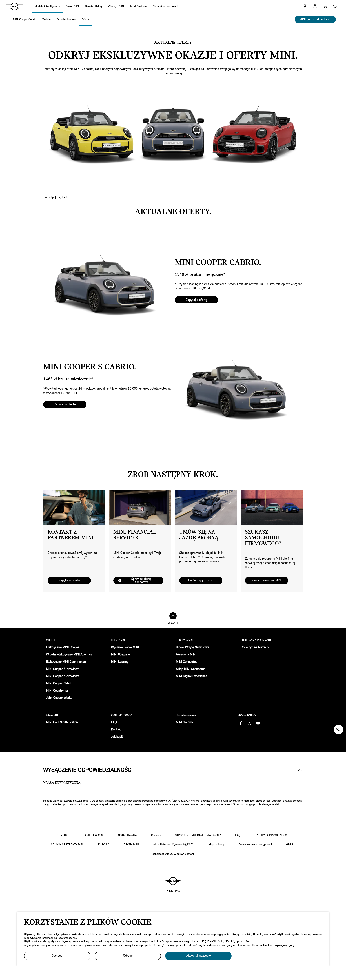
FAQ (114, 722)
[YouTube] (258, 723)
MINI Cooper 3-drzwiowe (62, 669)
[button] (315, 6)
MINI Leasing (119, 662)
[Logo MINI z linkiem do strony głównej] (173, 881)
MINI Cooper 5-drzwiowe (62, 676)
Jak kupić (117, 737)
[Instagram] (249, 723)
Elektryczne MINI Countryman (66, 662)
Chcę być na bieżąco (255, 647)
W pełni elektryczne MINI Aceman (69, 654)
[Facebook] (241, 723)
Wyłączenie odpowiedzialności (88, 770)
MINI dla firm (184, 722)
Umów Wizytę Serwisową (192, 647)
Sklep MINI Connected (190, 669)
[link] (165, 6)
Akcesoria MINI (186, 654)
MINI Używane (120, 654)
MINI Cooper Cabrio (59, 683)
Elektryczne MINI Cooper (62, 647)
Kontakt (116, 729)
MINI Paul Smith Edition (62, 722)
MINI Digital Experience (191, 676)
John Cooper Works (59, 698)
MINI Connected (186, 662)
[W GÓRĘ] (173, 615)
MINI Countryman (57, 690)
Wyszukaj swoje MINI (125, 647)
